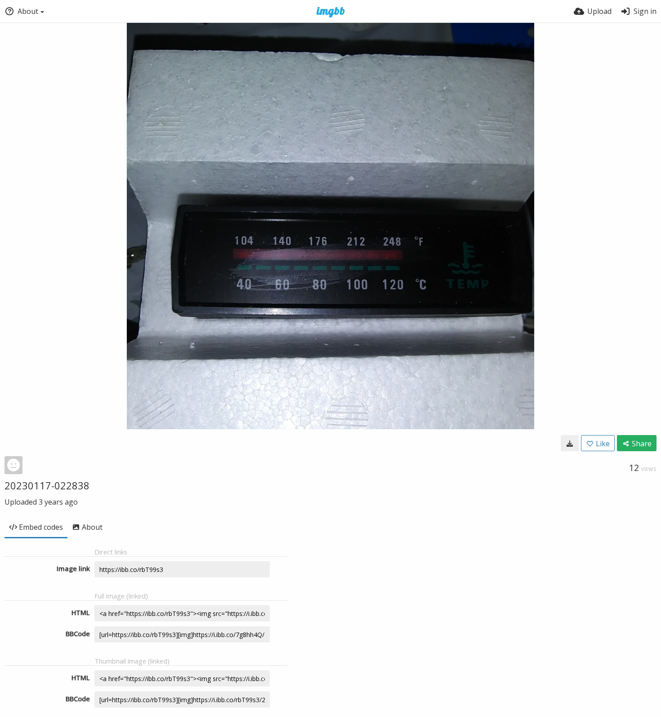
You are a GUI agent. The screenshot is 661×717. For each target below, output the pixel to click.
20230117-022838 (46, 485)
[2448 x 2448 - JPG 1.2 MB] (570, 443)
